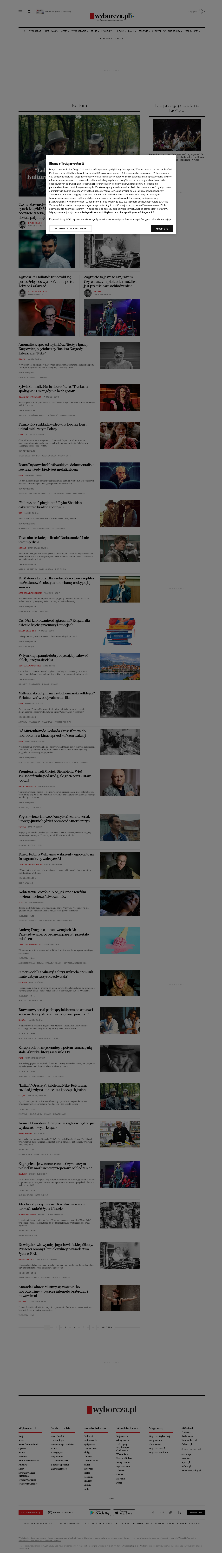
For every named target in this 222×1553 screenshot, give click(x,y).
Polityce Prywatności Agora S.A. (137, 212)
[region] (111, 194)
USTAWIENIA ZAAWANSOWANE (70, 228)
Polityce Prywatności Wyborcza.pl (100, 212)
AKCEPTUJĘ (162, 228)
